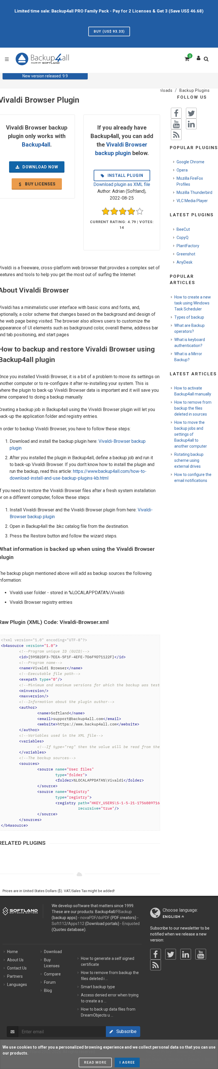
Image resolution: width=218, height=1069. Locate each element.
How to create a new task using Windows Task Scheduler (192, 303)
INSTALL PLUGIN (124, 175)
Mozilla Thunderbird (194, 192)
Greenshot (186, 254)
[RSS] (155, 965)
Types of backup (189, 317)
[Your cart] (186, 58)
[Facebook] (155, 954)
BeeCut (183, 229)
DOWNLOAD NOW (39, 167)
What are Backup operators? (189, 328)
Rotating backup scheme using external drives (189, 460)
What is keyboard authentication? (189, 342)
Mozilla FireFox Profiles (190, 181)
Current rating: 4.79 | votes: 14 (122, 225)
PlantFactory (188, 246)
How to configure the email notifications (192, 477)
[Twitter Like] (191, 113)
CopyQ (182, 237)
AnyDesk (184, 262)
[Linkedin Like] (191, 123)
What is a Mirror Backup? (188, 357)
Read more (95, 1062)
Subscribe (125, 1031)
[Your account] (199, 57)
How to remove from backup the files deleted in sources (192, 408)
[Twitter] (170, 954)
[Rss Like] (176, 134)
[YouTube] (200, 954)
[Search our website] (207, 60)
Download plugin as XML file (121, 184)
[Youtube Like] (176, 123)
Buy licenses (40, 184)
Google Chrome (190, 162)
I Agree (127, 1062)
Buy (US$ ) (109, 31)
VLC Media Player (192, 200)
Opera (182, 170)
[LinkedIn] (185, 954)
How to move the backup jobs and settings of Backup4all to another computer (190, 434)
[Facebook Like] (176, 113)
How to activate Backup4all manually (192, 391)
